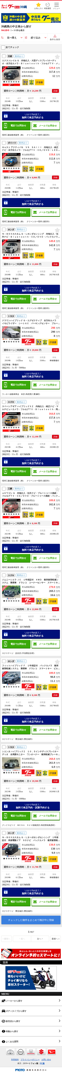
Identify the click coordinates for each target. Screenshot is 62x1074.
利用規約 (15, 1059)
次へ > (40, 939)
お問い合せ (46, 1059)
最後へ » (55, 939)
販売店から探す (12, 1021)
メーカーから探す (13, 1001)
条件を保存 (55, 39)
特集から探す (11, 1031)
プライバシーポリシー (30, 1059)
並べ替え (12, 37)
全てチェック (12, 47)
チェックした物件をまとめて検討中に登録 (31, 920)
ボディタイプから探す (16, 1011)
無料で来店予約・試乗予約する (33, 806)
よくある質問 (11, 1041)
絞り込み (35, 37)
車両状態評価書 (39, 82)
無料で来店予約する (33, 116)
